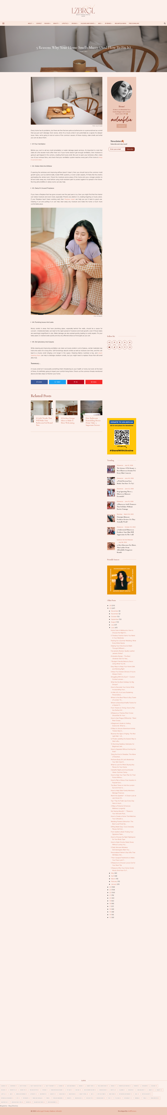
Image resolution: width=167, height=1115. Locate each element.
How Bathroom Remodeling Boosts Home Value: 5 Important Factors (93, 421)
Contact (39, 23)
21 (110, 895)
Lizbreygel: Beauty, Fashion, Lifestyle (49, 1111)
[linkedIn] (119, 347)
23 (110, 890)
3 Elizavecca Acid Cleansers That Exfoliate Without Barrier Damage (126, 506)
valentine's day (4, 1102)
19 (110, 901)
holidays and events (87, 23)
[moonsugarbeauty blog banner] (121, 567)
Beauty (55, 23)
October (114, 616)
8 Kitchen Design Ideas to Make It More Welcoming (68, 420)
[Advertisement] (121, 383)
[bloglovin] (125, 347)
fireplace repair (70, 199)
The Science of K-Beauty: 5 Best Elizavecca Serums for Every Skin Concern (126, 470)
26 (110, 605)
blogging (60, 1085)
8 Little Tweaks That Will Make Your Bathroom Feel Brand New (44, 421)
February (114, 881)
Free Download (134, 23)
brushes (80, 1085)
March (113, 879)
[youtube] (109, 347)
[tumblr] (119, 342)
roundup (119, 514)
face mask (153, 1085)
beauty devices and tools (36, 1085)
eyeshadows (144, 1085)
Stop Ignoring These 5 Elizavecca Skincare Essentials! (124, 493)
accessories (12, 1085)
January (114, 884)
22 (110, 892)
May (112, 873)
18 (110, 903)
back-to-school (23, 1085)
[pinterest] (114, 342)
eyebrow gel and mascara (125, 540)
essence (112, 1085)
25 (110, 608)
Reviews (74, 23)
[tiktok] (114, 347)
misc (99, 23)
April (112, 876)
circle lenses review (102, 1085)
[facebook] (130, 342)
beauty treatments (50, 1085)
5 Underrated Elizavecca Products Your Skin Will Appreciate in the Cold (125, 532)
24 (110, 887)
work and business (52, 1102)
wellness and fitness (38, 1102)
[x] (125, 342)
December (115, 611)
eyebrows (136, 1085)
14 (110, 915)
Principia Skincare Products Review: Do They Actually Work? (126, 519)
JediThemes (132, 1111)
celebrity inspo (90, 1085)
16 (110, 909)
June (113, 628)
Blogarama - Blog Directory (9, 1106)
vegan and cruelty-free (17, 1102)
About (30, 23)
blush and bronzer (71, 1085)
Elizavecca (120, 465)
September (115, 619)
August (113, 622)
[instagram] (130, 347)
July (112, 625)
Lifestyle (65, 23)
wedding (27, 1102)
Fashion (46, 23)
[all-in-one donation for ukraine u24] (121, 419)
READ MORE (121, 126)
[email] (109, 342)
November (115, 614)
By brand (108, 23)
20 (110, 898)
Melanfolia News (120, 23)
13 (110, 917)
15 (110, 912)
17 (110, 906)
